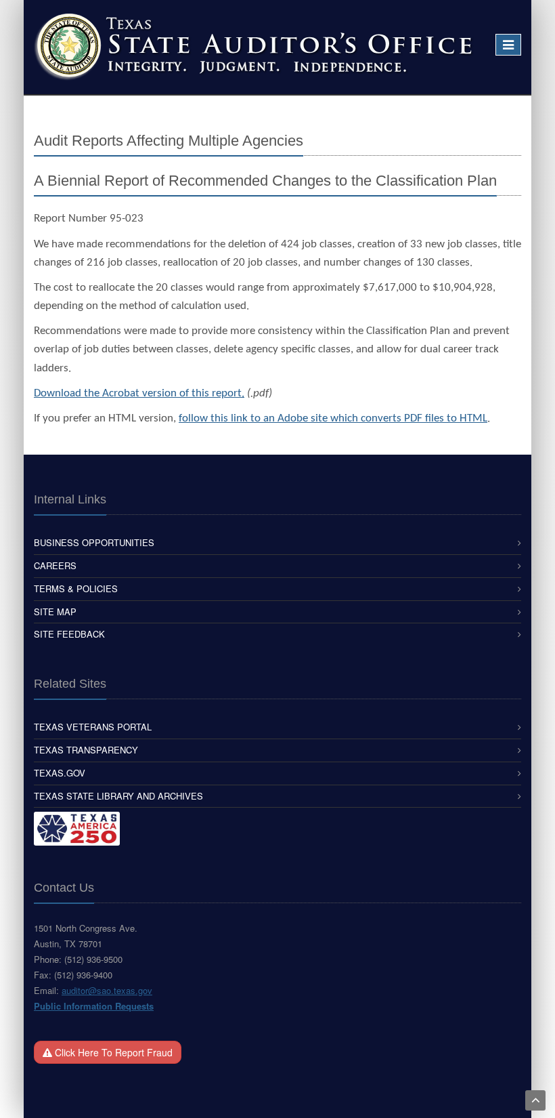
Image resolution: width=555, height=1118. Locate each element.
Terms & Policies (76, 588)
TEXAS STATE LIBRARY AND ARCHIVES (118, 795)
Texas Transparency (86, 749)
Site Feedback (69, 633)
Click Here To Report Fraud (112, 1052)
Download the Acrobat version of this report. (139, 393)
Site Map (55, 611)
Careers (55, 565)
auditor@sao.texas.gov (107, 990)
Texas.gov (59, 772)
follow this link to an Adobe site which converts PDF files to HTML (333, 418)
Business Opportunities (94, 542)
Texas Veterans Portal (93, 726)
